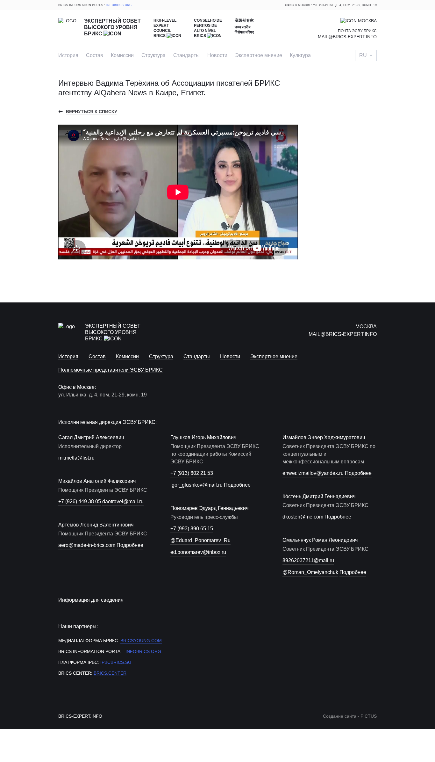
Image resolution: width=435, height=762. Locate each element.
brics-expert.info (80, 716)
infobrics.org (119, 5)
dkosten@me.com (302, 516)
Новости (217, 55)
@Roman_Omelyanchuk (310, 572)
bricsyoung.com (141, 640)
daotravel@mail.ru (123, 501)
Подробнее (130, 545)
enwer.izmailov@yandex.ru (313, 473)
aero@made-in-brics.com (86, 545)
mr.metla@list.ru (76, 458)
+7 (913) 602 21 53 (191, 473)
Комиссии (122, 55)
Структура (153, 55)
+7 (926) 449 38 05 (79, 501)
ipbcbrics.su (115, 662)
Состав (94, 55)
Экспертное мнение (258, 55)
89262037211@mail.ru (308, 560)
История (68, 55)
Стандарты (186, 55)
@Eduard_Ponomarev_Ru (200, 540)
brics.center (110, 673)
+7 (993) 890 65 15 (191, 528)
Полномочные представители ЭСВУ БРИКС (110, 370)
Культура (300, 55)
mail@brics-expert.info (347, 36)
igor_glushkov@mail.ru (196, 485)
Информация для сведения (91, 600)
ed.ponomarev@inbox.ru (198, 552)
